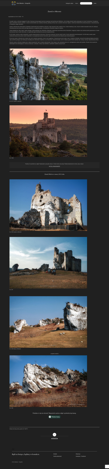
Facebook (83, 456)
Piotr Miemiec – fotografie (23, 3)
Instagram (78, 456)
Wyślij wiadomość (57, 456)
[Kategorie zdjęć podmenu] (73, 3)
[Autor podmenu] (78, 3)
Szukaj (95, 3)
